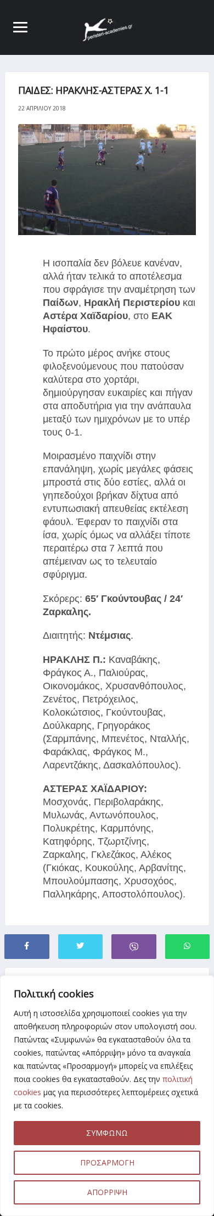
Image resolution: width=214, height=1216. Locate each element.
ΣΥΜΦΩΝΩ (107, 1133)
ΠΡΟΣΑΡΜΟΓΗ (107, 1162)
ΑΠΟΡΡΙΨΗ (107, 1192)
